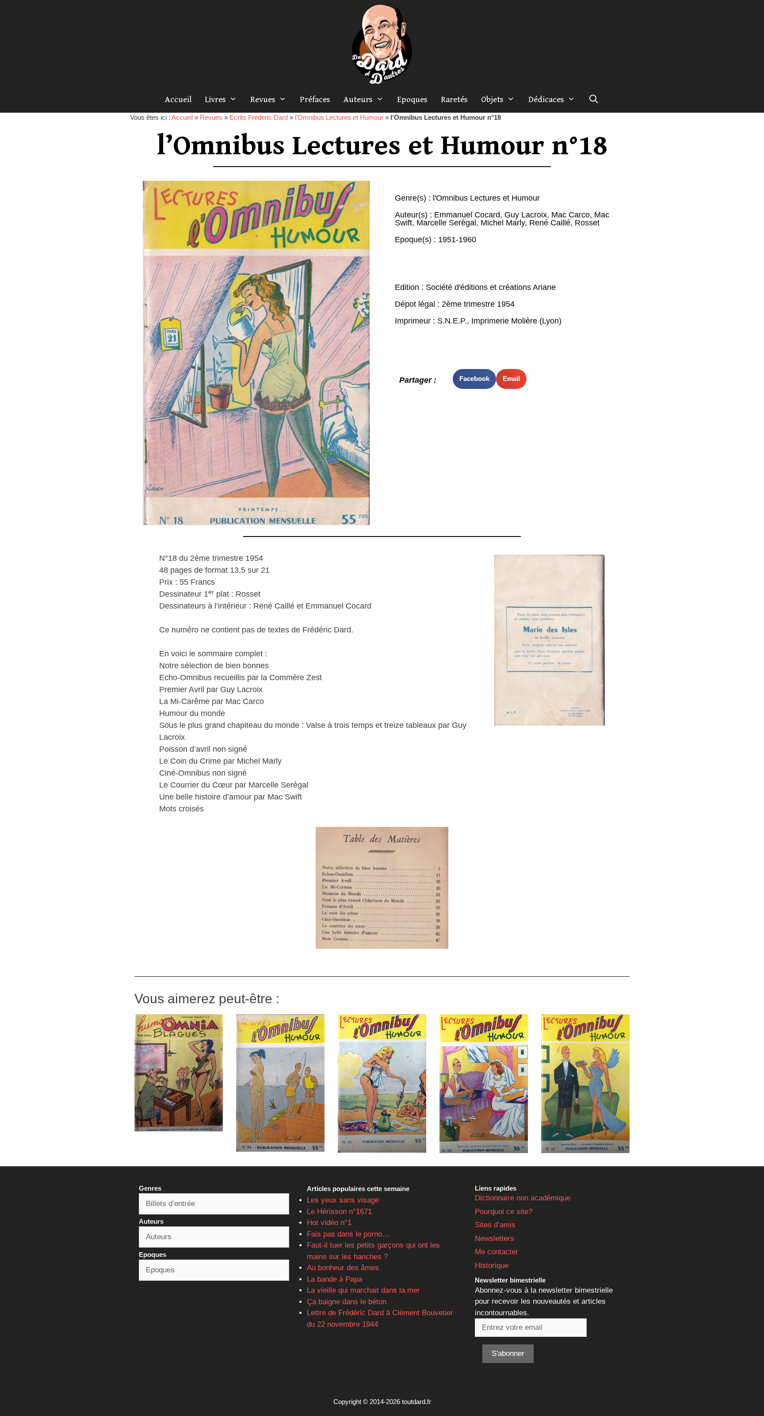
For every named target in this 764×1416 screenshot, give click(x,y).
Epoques (412, 99)
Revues (262, 99)
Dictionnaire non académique (522, 1198)
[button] (474, 379)
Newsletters (494, 1238)
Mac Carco (570, 214)
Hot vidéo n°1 (329, 1222)
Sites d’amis (495, 1225)
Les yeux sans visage (343, 1200)
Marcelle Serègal (446, 222)
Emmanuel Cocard (467, 214)
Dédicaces (546, 99)
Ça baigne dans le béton (346, 1302)
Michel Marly (503, 222)
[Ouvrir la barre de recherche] (594, 99)
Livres (215, 99)
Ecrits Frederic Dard (258, 117)
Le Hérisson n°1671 (339, 1211)
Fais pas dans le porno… (348, 1234)
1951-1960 (457, 239)
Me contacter (496, 1252)
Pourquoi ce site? (503, 1211)
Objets (492, 99)
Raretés (454, 99)
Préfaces (315, 99)
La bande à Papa (334, 1279)
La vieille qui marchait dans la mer (363, 1290)
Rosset (587, 222)
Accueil (178, 99)
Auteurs (358, 99)
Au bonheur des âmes (343, 1268)
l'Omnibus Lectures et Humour (339, 117)
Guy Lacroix (525, 214)
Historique (491, 1265)
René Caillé (549, 222)
